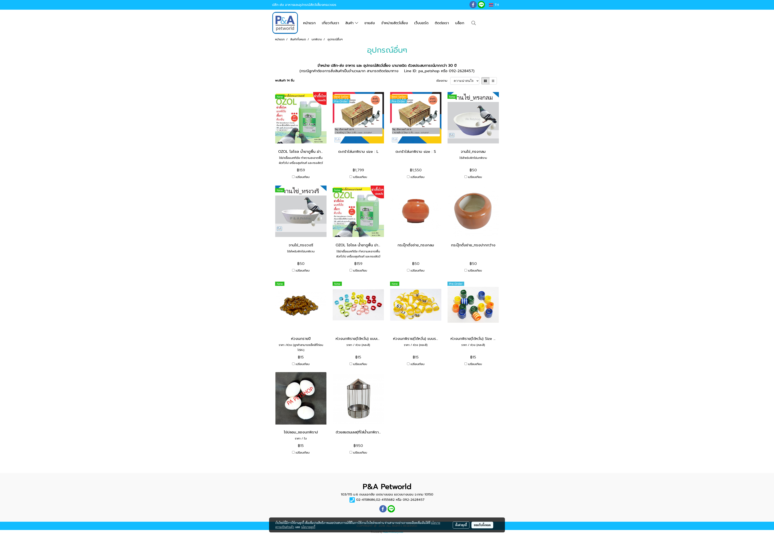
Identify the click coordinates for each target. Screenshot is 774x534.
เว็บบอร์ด (421, 23)
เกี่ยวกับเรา (330, 23)
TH (496, 4)
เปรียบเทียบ (303, 177)
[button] (473, 23)
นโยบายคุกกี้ (308, 527)
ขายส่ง (369, 23)
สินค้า (350, 23)
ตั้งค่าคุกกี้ (461, 525)
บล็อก (459, 23)
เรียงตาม (443, 81)
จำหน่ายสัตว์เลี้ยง (394, 23)
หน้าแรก (309, 23)
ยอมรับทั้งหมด (482, 525)
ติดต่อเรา (442, 23)
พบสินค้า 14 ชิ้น (284, 80)
